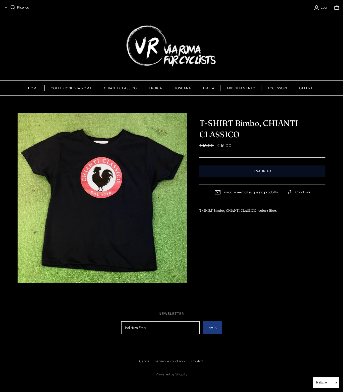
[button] (326, 382)
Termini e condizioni (170, 361)
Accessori (277, 88)
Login (325, 7)
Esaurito (262, 171)
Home (33, 88)
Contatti (197, 361)
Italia (208, 88)
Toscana (182, 88)
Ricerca (23, 7)
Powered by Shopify (171, 374)
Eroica (155, 88)
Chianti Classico (120, 88)
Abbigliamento (241, 88)
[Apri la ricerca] (13, 7)
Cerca (144, 361)
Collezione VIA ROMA (71, 88)
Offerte (307, 88)
